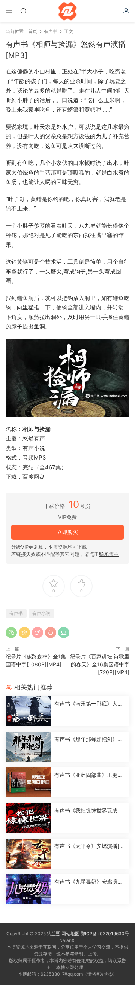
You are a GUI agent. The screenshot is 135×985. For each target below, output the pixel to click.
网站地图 (71, 933)
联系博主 (108, 554)
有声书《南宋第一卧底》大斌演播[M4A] (88, 703)
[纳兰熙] (67, 11)
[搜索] (23, 10)
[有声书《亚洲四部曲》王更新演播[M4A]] (28, 782)
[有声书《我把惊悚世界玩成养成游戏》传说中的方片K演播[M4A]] (28, 818)
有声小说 (41, 613)
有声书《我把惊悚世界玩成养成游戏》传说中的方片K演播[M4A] (88, 810)
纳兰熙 (53, 933)
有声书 (16, 613)
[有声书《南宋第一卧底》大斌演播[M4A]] (28, 711)
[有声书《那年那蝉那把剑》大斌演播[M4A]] (28, 747)
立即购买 (67, 532)
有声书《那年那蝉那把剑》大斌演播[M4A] (88, 739)
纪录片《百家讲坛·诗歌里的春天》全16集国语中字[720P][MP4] (99, 664)
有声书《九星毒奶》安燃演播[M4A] (88, 881)
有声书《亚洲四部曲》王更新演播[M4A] (88, 775)
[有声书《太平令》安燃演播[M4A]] (28, 854)
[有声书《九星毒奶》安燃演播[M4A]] (28, 889)
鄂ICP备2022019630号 (105, 933)
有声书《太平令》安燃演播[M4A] (89, 846)
